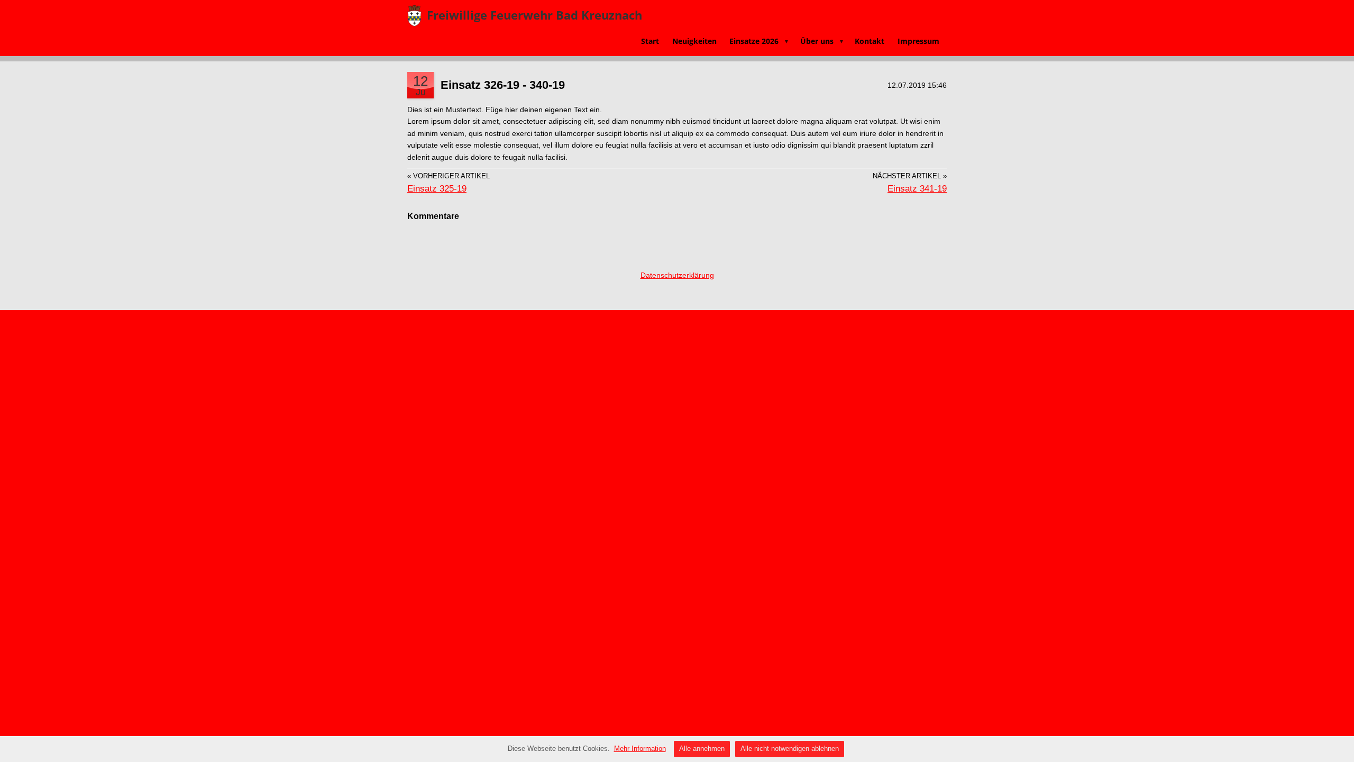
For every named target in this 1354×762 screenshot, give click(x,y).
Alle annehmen (702, 748)
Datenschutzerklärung (677, 275)
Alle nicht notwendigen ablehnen (789, 748)
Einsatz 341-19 (917, 189)
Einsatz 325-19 (436, 189)
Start (650, 41)
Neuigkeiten (694, 41)
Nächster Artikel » (910, 176)
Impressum (918, 41)
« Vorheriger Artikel (448, 176)
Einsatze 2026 (759, 41)
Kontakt (869, 41)
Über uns (822, 41)
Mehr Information (640, 748)
